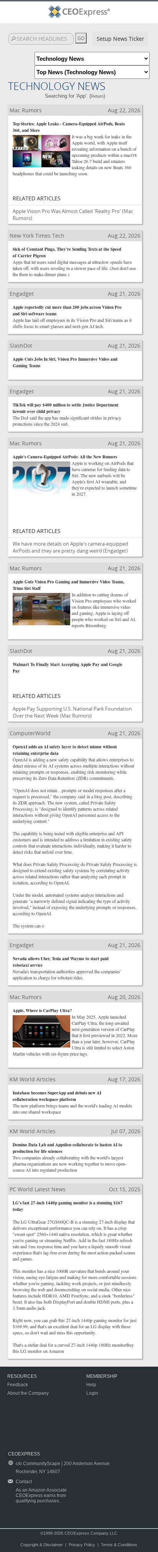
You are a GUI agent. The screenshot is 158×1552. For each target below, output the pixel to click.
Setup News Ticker (120, 38)
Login (92, 1393)
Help (91, 1384)
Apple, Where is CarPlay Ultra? (42, 1010)
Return (97, 96)
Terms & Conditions (119, 1544)
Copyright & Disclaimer (41, 1544)
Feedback (17, 1384)
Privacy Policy (82, 1544)
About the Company (28, 1393)
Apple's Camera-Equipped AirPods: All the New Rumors (65, 457)
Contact (24, 1481)
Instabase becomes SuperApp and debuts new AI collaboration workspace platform (57, 1096)
